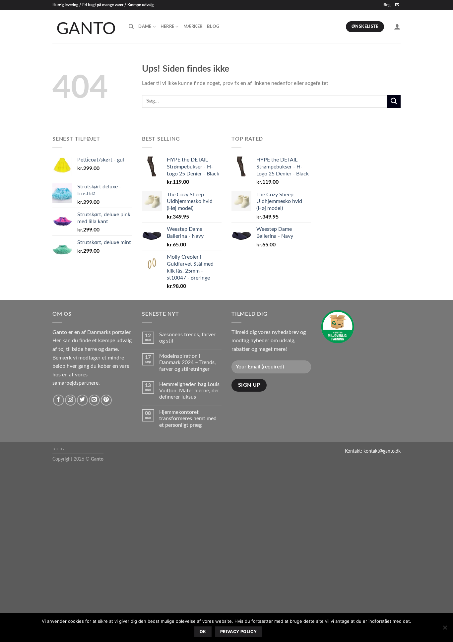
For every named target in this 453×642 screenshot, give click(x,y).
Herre (167, 27)
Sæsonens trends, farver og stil (187, 338)
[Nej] (444, 629)
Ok (203, 631)
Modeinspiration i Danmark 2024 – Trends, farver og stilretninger (187, 362)
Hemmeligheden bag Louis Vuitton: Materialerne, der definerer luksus (189, 391)
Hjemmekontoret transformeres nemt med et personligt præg (188, 418)
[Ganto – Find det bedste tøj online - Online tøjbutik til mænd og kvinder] (85, 26)
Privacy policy (238, 631)
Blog (386, 5)
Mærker (193, 27)
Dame (144, 27)
